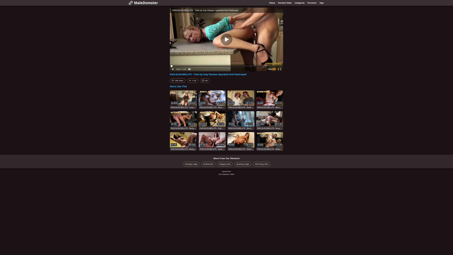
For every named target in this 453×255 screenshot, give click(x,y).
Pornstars (312, 3)
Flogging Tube (225, 164)
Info (206, 80)
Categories (300, 3)
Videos (272, 3)
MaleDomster (146, 2)
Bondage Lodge (191, 164)
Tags (321, 3)
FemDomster (208, 164)
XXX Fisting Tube (261, 164)
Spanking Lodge (242, 164)
